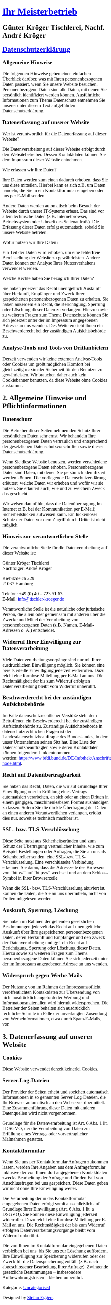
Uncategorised (36, 1287)
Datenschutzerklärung (36, 49)
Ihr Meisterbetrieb (39, 11)
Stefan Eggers (40, 1297)
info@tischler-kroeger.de (41, 598)
